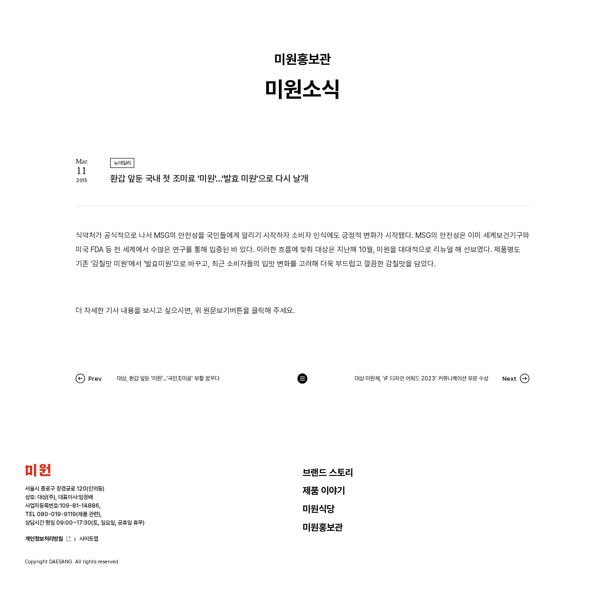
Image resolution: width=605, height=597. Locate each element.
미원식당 (318, 509)
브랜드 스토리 (327, 472)
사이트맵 (88, 539)
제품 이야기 (323, 490)
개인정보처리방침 (44, 539)
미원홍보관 (322, 527)
